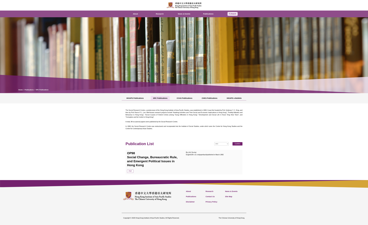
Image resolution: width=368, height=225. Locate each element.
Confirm (237, 144)
